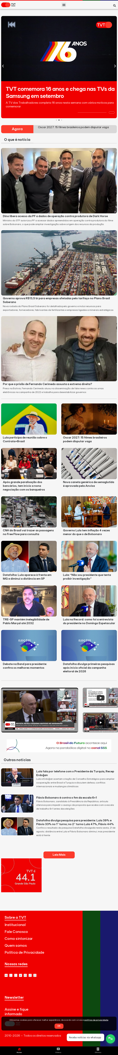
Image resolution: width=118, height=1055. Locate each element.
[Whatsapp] (10, 975)
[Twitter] (20, 975)
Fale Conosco (16, 932)
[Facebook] (25, 975)
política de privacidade (96, 1020)
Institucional (15, 925)
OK (59, 1026)
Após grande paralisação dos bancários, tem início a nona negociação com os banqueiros (24, 486)
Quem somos (16, 945)
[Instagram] (15, 975)
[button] (63, 4)
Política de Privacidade (24, 952)
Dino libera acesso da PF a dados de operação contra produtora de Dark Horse (55, 216)
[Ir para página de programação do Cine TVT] (59, 751)
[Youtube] (6, 975)
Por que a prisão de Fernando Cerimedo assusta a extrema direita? (47, 384)
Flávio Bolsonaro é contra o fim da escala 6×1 (66, 797)
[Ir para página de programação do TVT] (21, 891)
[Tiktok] (30, 975)
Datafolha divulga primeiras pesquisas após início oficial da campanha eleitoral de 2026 (89, 668)
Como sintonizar (19, 939)
